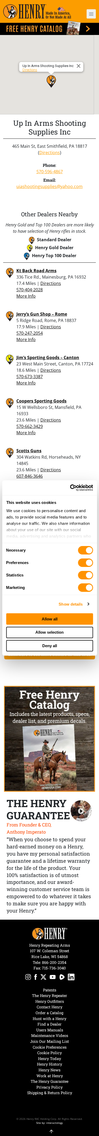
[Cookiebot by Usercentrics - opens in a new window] (70, 487)
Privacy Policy (49, 1087)
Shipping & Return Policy (49, 1092)
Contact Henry (49, 1006)
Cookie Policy (49, 1052)
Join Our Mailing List (49, 1041)
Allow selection (49, 632)
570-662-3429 (29, 426)
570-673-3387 (29, 376)
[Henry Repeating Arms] (37, 11)
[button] (89, 14)
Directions (29, 70)
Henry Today (49, 1058)
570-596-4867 (49, 172)
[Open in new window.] (28, 978)
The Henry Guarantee (49, 1081)
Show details (71, 604)
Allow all (50, 619)
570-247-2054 (29, 333)
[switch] (85, 562)
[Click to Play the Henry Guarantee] (81, 811)
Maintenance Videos (49, 1035)
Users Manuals (49, 1029)
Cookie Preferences (50, 1047)
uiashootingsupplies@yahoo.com (49, 186)
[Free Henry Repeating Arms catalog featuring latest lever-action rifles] (49, 28)
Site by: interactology (49, 1123)
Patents (49, 989)
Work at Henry (49, 1075)
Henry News (49, 1069)
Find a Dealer (49, 1024)
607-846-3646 (29, 476)
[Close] (79, 66)
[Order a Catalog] (49, 739)
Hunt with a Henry (49, 1018)
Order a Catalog (49, 1012)
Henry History (49, 1064)
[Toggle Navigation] (91, 14)
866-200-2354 (54, 962)
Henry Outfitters (49, 1001)
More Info (26, 296)
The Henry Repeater (49, 995)
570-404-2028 (29, 290)
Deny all (49, 645)
